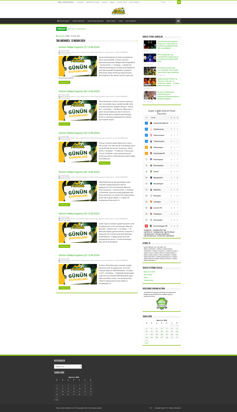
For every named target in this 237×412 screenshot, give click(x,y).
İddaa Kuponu (110, 52)
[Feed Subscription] (137, 41)
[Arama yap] (179, 2)
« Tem (146, 343)
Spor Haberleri (131, 21)
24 (146, 337)
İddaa (92, 52)
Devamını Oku (64, 82)
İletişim (112, 2)
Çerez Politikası (134, 2)
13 (162, 331)
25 (151, 337)
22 (172, 334)
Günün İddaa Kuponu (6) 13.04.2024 (79, 91)
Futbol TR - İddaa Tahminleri (171, 408)
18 (151, 334)
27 (162, 337)
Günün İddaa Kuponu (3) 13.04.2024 (79, 213)
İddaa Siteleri (111, 21)
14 (167, 331)
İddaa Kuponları (100, 52)
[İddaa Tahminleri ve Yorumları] (118, 11)
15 (172, 331)
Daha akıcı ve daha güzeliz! (77, 29)
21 (167, 334)
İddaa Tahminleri (79, 21)
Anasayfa (80, 2)
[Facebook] (162, 2)
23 (177, 334)
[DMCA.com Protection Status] (162, 303)
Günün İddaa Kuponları (95, 21)
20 (162, 334)
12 (157, 331)
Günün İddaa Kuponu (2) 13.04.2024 (79, 255)
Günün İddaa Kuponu (82, 52)
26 (157, 337)
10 (146, 331)
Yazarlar (104, 2)
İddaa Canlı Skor (149, 272)
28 (167, 337)
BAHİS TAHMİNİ (65, 52)
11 (151, 331)
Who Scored (148, 275)
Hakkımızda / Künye (92, 2)
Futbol (120, 21)
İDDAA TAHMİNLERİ (122, 52)
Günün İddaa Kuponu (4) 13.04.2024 (79, 171)
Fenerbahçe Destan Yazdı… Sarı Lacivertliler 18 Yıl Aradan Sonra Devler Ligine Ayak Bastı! (168, 70)
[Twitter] (164, 2)
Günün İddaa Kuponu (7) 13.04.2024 (79, 47)
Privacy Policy (122, 2)
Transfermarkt (148, 280)
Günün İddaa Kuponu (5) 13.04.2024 (79, 132)
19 (157, 334)
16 (177, 331)
